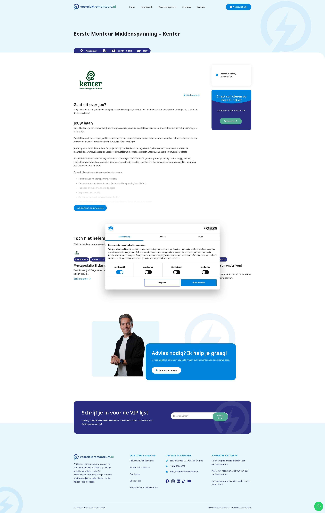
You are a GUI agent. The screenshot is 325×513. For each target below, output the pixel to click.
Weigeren (162, 283)
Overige (135, 474)
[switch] (148, 272)
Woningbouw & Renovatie (144, 487)
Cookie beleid (246, 507)
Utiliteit (135, 480)
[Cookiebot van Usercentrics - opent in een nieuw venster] (206, 228)
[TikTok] (183, 481)
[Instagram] (173, 481)
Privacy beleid (234, 507)
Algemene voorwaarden (217, 507)
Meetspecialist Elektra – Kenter (96, 265)
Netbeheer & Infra (140, 467)
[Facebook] (167, 481)
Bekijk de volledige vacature (90, 208)
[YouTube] (189, 481)
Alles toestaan (199, 283)
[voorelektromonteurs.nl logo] (95, 7)
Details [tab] (162, 237)
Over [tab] (200, 237)
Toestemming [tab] (124, 237)
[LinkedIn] (178, 481)
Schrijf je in (220, 416)
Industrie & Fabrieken (142, 460)
